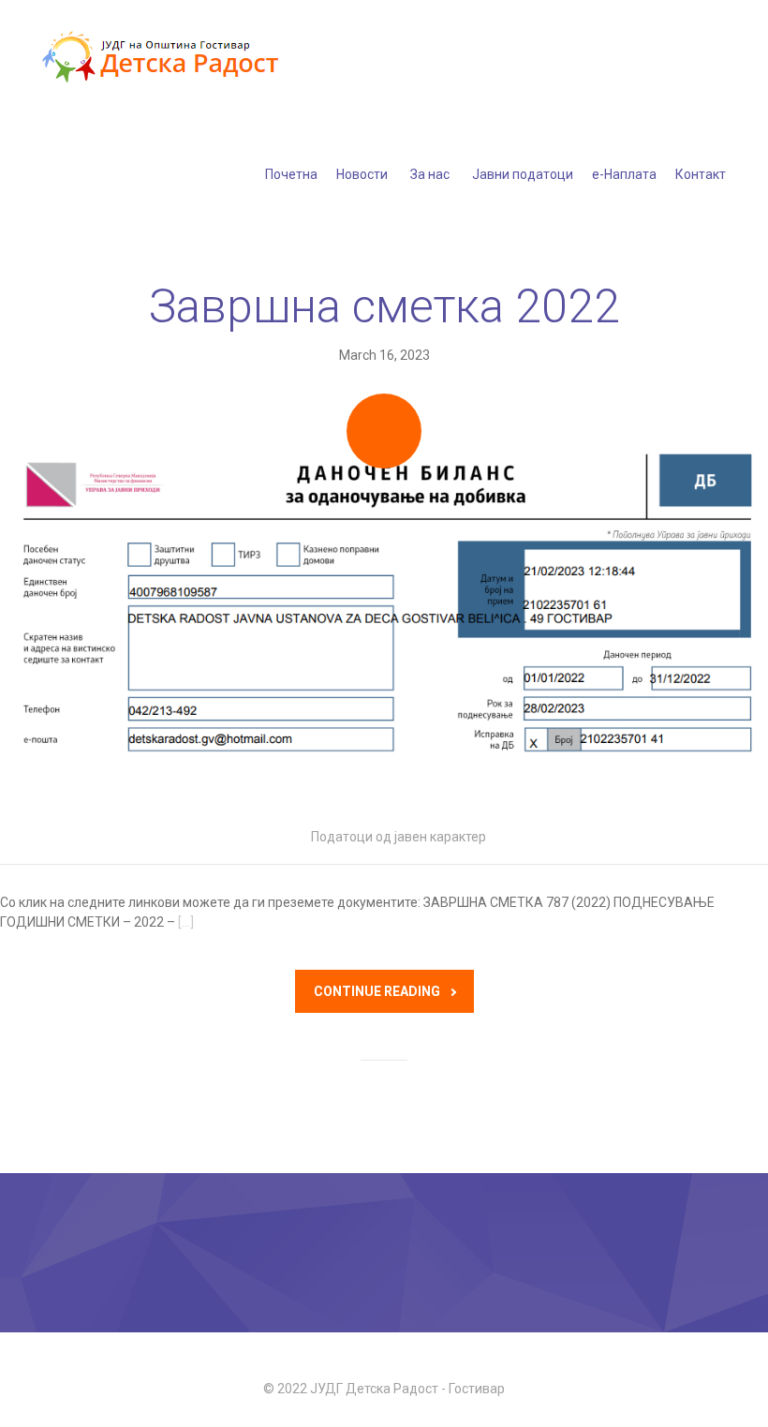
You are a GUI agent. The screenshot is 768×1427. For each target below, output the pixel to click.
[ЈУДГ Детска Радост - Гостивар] (163, 58)
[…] (186, 921)
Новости (362, 174)
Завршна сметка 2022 (384, 306)
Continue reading (377, 991)
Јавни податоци (522, 174)
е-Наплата (624, 174)
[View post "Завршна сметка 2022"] (384, 620)
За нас (430, 174)
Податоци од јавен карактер (398, 836)
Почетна (291, 174)
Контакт (700, 174)
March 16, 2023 (384, 355)
